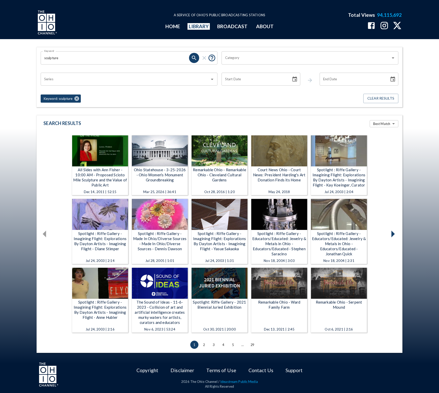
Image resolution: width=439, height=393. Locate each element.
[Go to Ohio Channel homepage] (47, 23)
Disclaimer (182, 370)
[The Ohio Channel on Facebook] (371, 26)
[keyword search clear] (204, 58)
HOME (172, 26)
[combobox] (306, 58)
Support (294, 370)
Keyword (49, 50)
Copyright (147, 370)
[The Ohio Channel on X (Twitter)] (397, 26)
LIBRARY (199, 26)
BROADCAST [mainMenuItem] (232, 26)
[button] (61, 99)
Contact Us (260, 370)
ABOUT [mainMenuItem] (265, 26)
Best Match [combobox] (381, 124)
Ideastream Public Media (239, 382)
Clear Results (380, 98)
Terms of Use (221, 370)
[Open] (393, 57)
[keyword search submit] (194, 58)
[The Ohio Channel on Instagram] (384, 26)
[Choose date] (295, 79)
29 (252, 345)
